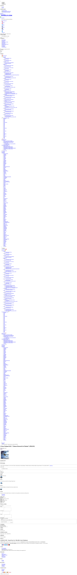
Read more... (51, 465)
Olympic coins (5, 150)
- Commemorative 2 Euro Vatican (9, 309)
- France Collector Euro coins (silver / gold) (10, 271)
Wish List (3, 565)
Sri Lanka (5, 229)
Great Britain (5, 189)
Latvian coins (3, 43)
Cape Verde (5, 173)
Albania (5, 155)
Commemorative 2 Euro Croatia (9, 65)
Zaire (4, 244)
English (5, 10)
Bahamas (5, 161)
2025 (4, 119)
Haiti (4, 192)
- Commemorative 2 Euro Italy (9, 279)
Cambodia (5, 172)
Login (2, 7)
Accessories (3, 46)
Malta (4, 96)
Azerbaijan (5, 160)
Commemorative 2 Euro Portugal (9, 103)
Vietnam (5, 242)
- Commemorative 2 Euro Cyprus (9, 261)
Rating (1, 506)
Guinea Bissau (5, 191)
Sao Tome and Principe (6, 222)
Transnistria (5, 234)
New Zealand (5, 214)
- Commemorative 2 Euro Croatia (9, 259)
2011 (4, 131)
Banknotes (3, 346)
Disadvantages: (2, 517)
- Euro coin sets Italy (7, 280)
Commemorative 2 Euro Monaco (9, 99)
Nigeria (4, 215)
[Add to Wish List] (0, 471)
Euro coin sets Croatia (8, 66)
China (4, 175)
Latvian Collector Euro (6, 144)
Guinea (4, 190)
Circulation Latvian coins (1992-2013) (8, 142)
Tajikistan (5, 232)
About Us (3, 555)
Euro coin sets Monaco (8, 100)
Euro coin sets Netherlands (8, 102)
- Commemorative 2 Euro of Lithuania (10, 285)
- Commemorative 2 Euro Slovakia (9, 302)
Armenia (5, 158)
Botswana (5, 167)
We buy (3, 553)
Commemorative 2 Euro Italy (9, 85)
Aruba (4, 159)
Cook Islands (5, 177)
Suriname (5, 230)
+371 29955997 (4, 548)
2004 (4, 138)
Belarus (4, 164)
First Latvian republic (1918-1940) (8, 334)
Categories (3, 248)
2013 (4, 129)
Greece (4, 80)
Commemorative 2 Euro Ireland (9, 83)
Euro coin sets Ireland (8, 84)
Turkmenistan (5, 236)
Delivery (3, 3)
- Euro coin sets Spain (8, 307)
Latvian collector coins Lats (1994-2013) (9, 141)
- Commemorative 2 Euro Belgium (9, 256)
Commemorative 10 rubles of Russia (8, 147)
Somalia (5, 419)
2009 (4, 133)
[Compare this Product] (1, 471)
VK (2, 30)
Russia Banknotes (6, 221)
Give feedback (2, 524)
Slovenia (5, 110)
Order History (3, 564)
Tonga (4, 427)
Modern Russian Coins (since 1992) (8, 146)
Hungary (5, 194)
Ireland (4, 82)
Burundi (5, 171)
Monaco (5, 98)
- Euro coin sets (7, 262)
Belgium (5, 255)
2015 (4, 127)
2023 (4, 314)
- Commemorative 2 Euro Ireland (9, 277)
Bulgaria (5, 169)
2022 (4, 121)
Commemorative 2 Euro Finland (9, 72)
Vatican (4, 114)
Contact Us (3, 569)
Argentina (5, 351)
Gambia (5, 187)
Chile (4, 174)
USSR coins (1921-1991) (7, 339)
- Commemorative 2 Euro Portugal (9, 297)
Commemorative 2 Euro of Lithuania (9, 91)
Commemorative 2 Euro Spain (9, 113)
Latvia (4, 281)
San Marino (5, 105)
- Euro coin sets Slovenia (8, 305)
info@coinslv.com (4, 20)
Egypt (4, 183)
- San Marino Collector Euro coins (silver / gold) (11, 301)
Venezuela (5, 241)
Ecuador (5, 182)
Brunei (4, 168)
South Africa (5, 227)
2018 (4, 125)
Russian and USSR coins (5, 145)
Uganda (5, 237)
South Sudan (5, 228)
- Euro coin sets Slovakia (8, 303)
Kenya (4, 200)
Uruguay (5, 240)
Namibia (5, 406)
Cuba (4, 179)
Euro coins (3, 41)
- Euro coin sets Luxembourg (9, 289)
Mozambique (5, 212)
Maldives (5, 208)
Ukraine (5, 238)
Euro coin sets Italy (7, 86)
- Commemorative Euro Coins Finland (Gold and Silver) (12, 268)
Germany (5, 78)
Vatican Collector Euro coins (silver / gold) (10, 116)
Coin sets (5, 149)
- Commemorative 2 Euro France (9, 270)
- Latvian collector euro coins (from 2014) (10, 337)
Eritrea (4, 184)
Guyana (5, 385)
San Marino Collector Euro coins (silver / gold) (11, 107)
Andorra (5, 57)
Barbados (5, 163)
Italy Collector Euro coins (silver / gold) (10, 87)
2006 (4, 136)
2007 (4, 135)
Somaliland (5, 226)
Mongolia (5, 211)
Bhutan (4, 359)
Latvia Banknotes (6, 202)
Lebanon (5, 203)
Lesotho (5, 204)
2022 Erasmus (5, 122)
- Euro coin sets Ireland (8, 278)
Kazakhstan (5, 393)
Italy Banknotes (5, 198)
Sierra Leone (5, 224)
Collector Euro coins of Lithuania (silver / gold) (11, 93)
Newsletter (3, 566)
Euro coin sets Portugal (8, 104)
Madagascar (5, 206)
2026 (5, 118)
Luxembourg (5, 94)
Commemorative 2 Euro (8, 58)
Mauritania (5, 209)
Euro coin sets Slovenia (8, 111)
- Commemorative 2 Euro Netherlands (10, 295)
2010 (4, 132)
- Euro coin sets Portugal (8, 298)
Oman (4, 217)
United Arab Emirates (6, 432)
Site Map (3, 570)
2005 (4, 137)
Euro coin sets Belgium (8, 63)
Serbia (4, 223)
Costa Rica (5, 178)
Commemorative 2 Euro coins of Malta (10, 97)
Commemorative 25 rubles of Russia (8, 148)
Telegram (3, 25)
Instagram (3, 22)
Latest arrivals (3, 40)
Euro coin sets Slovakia (8, 109)
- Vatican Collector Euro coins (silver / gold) (10, 310)
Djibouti (5, 180)
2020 (4, 123)
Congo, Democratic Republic (7, 176)
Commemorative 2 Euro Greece (9, 81)
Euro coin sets (7, 68)
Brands (3, 560)
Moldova (5, 210)
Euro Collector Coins (8, 71)
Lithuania (5, 90)
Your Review (2, 510)
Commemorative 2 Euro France (9, 76)
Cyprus (4, 260)
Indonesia (5, 196)
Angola (4, 157)
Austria (4, 59)
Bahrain (5, 162)
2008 (4, 134)
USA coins (3, 45)
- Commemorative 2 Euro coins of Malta (10, 291)
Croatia (4, 64)
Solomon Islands (6, 225)
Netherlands (5, 294)
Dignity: (1, 514)
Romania (5, 414)
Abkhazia (5, 154)
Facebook (3, 27)
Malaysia (5, 207)
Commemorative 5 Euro (8, 73)
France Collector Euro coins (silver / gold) (10, 77)
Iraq (4, 197)
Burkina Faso (5, 170)
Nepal (4, 213)
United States (5, 239)
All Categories (4, 39)
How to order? (4, 554)
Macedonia (5, 205)
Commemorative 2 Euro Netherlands (9, 101)
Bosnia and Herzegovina (7, 166)
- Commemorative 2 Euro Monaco (9, 293)
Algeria (4, 156)
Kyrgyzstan (5, 201)
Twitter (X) (3, 32)
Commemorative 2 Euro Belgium (9, 62)
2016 (4, 126)
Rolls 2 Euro (3, 42)
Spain (4, 112)
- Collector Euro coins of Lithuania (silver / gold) (11, 287)
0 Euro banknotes (6, 153)
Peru (4, 218)
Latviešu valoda (9, 11)
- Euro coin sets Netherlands (8, 296)
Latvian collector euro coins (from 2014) (10, 143)
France (4, 75)
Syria (4, 231)
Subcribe (2, 527)
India (4, 195)
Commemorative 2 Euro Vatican (9, 115)
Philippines (5, 219)
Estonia (4, 185)
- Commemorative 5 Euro (8, 267)
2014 (4, 128)
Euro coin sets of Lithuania (8, 92)
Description (3, 494)
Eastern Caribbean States (7, 181)
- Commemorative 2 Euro (8, 254)
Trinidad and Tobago (6, 235)
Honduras (5, 193)
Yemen (4, 243)
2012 (4, 130)
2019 (4, 124)
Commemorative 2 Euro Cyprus (9, 67)
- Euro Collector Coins (8, 265)
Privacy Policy (4, 556)
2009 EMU (5, 327)
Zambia (4, 245)
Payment (3, 2)
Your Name (1, 505)
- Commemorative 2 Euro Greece (9, 275)
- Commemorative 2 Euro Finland (9, 266)
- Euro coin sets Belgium (8, 257)
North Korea (5, 216)
